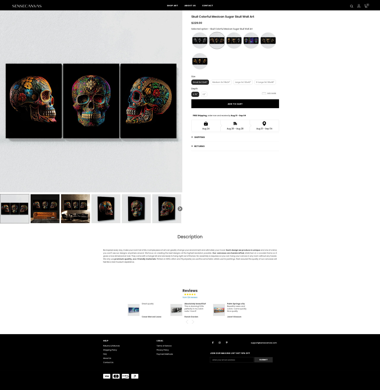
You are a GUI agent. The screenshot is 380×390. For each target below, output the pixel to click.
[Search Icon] (351, 6)
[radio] (199, 40)
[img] (190, 294)
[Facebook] (212, 342)
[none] (14, 208)
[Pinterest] (226, 342)
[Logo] (29, 6)
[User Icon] (359, 6)
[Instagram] (219, 342)
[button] (188, 322)
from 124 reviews (190, 297)
